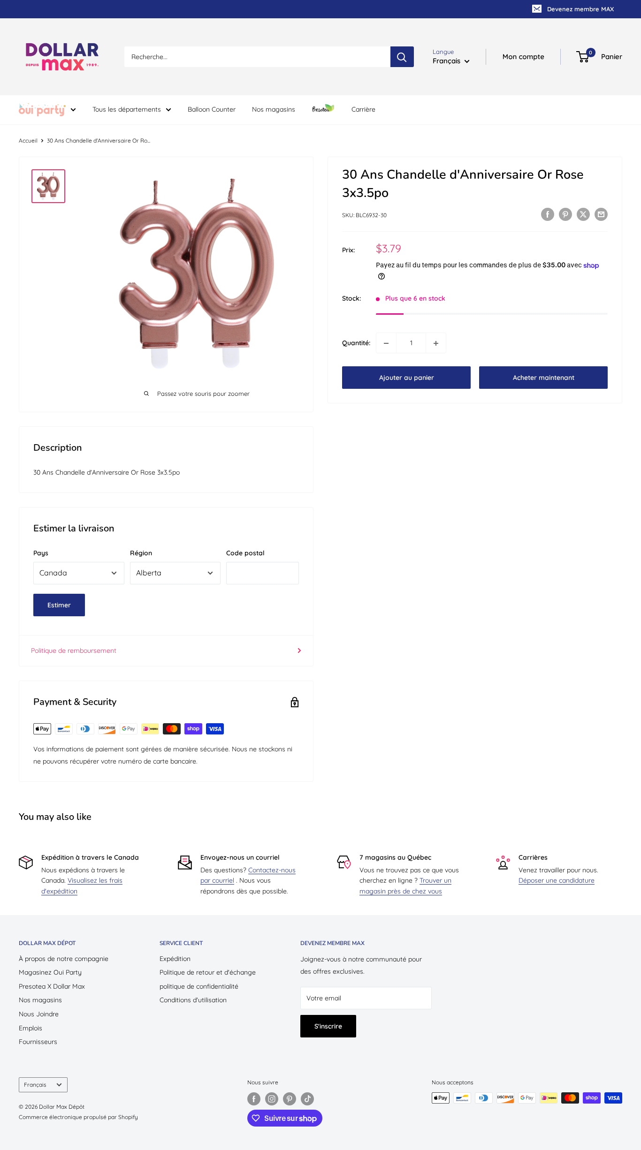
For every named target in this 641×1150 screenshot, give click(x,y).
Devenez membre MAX (580, 9)
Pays (40, 553)
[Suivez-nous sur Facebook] (253, 1098)
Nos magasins (273, 109)
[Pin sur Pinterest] (565, 214)
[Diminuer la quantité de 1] (386, 343)
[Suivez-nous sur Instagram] (271, 1098)
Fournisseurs (38, 1041)
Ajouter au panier (406, 378)
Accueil (28, 140)
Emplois (30, 1028)
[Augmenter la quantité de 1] (436, 343)
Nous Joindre (39, 1014)
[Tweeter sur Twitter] (583, 214)
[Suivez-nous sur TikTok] (307, 1098)
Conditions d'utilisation (193, 1000)
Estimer (59, 605)
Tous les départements (126, 109)
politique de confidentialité (199, 986)
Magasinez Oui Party (50, 972)
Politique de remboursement (73, 650)
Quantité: (356, 343)
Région (141, 553)
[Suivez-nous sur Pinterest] (289, 1098)
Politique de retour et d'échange (208, 972)
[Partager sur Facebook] (547, 214)
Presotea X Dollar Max (52, 986)
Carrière (363, 109)
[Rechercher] (402, 56)
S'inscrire (328, 1026)
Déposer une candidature (557, 880)
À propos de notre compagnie (63, 958)
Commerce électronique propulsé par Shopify (78, 1116)
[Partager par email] (601, 214)
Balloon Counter (212, 109)
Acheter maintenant (543, 378)
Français (35, 1084)
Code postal (245, 553)
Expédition (175, 958)
